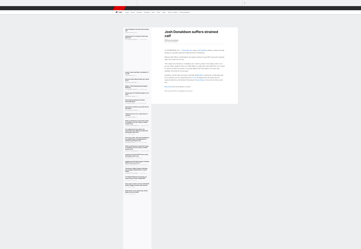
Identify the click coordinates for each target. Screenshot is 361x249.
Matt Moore (200, 75)
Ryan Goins (168, 87)
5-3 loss (193, 77)
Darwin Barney (200, 80)
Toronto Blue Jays (187, 50)
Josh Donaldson (202, 50)
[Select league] (120, 3)
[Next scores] (244, 3)
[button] (240, 8)
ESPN (119, 8)
